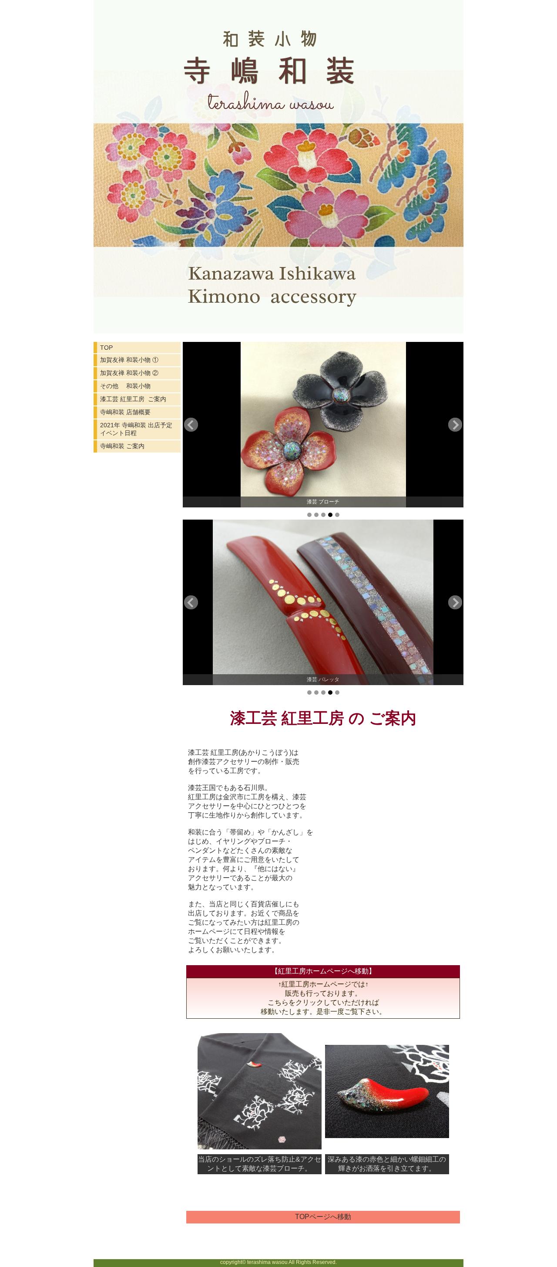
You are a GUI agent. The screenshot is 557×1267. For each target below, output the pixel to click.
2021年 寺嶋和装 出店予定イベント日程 (136, 429)
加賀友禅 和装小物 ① (129, 359)
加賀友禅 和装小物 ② (129, 372)
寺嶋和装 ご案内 (122, 446)
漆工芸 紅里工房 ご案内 (133, 398)
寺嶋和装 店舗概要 (125, 412)
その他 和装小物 (125, 385)
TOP (106, 347)
